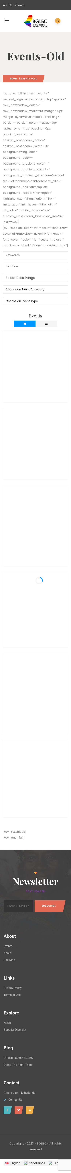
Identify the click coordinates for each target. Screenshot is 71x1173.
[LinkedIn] (29, 1110)
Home (13, 78)
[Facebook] (7, 1110)
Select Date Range (20, 278)
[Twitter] (18, 1110)
